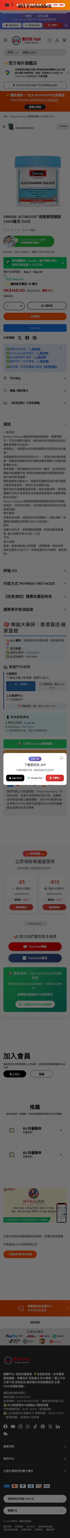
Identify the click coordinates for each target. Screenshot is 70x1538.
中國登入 (56, 778)
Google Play (36, 778)
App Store (17, 778)
